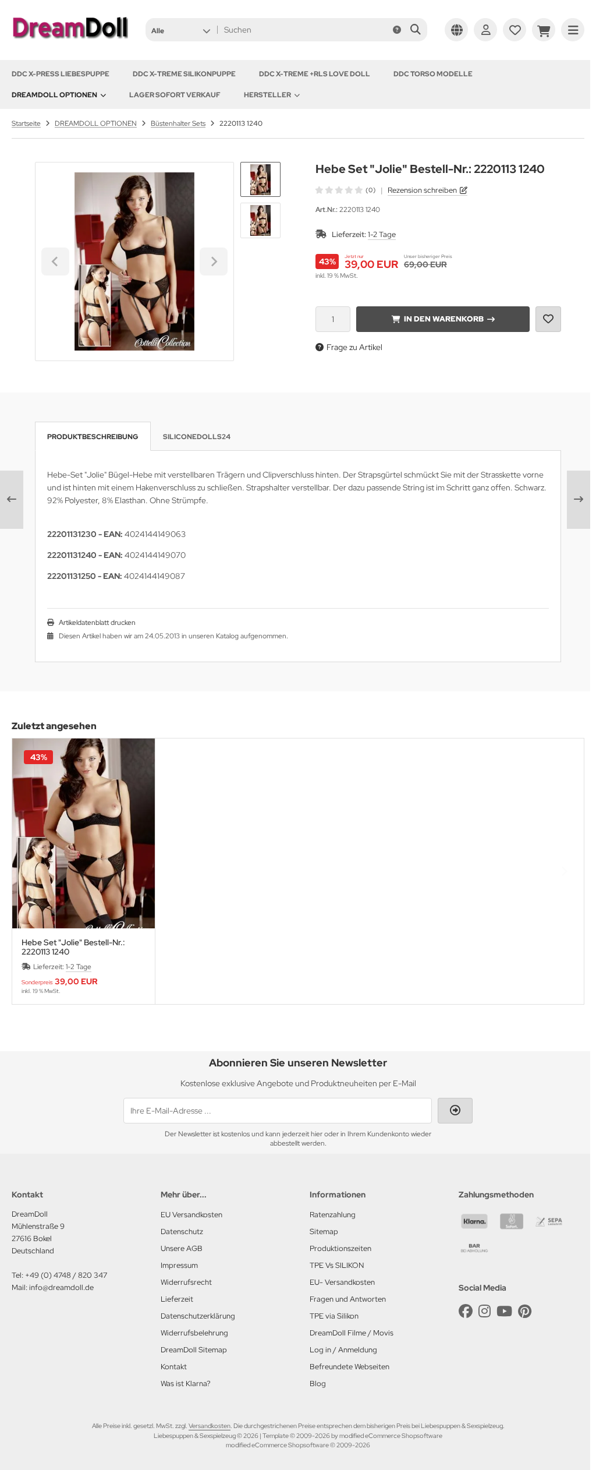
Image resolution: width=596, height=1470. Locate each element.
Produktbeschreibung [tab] (93, 436)
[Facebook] (466, 1311)
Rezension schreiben (422, 190)
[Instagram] (484, 1311)
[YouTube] (504, 1311)
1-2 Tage (382, 234)
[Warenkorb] (543, 29)
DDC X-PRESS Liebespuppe (60, 74)
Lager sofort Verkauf (175, 95)
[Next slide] (214, 261)
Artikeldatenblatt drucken (97, 622)
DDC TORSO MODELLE (433, 74)
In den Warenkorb (443, 319)
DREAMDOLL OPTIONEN (54, 95)
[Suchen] (415, 30)
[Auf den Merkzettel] (548, 319)
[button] (180, 30)
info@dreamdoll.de (61, 1287)
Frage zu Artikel (354, 347)
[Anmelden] (485, 29)
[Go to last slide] (55, 261)
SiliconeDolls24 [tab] (196, 436)
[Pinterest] (524, 1311)
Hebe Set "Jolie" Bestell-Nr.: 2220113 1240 (73, 947)
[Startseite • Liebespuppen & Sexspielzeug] (70, 42)
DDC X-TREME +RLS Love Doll (314, 74)
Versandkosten (209, 1426)
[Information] (397, 29)
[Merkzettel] (514, 29)
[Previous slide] (32, 871)
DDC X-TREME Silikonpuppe (184, 74)
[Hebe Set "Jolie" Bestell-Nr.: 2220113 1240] (83, 833)
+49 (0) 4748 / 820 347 (66, 1275)
